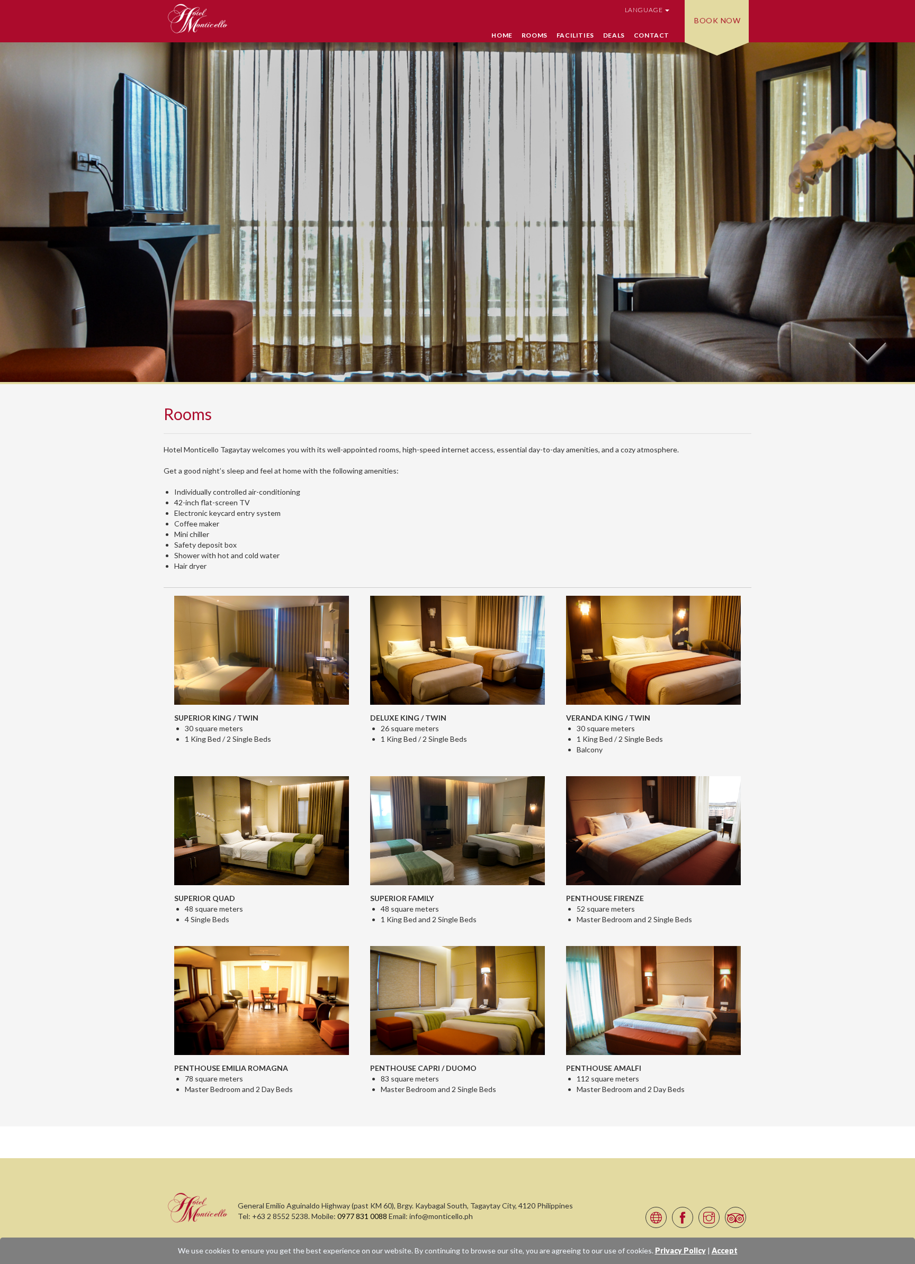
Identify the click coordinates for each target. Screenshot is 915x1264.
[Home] (198, 1207)
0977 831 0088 (362, 1216)
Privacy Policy (680, 1250)
